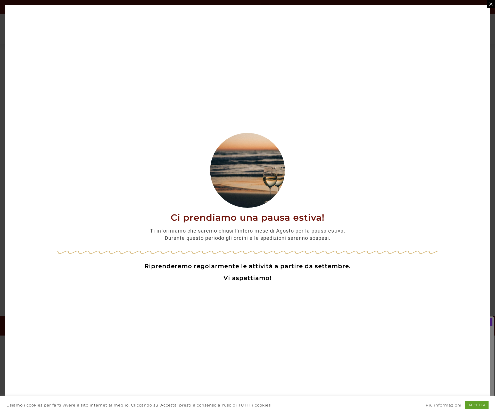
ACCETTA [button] (476, 405)
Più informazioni (443, 405)
